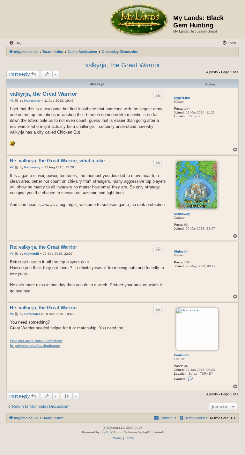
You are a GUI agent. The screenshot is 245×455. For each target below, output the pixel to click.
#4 (12, 314)
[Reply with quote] (157, 95)
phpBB (105, 432)
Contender (182, 355)
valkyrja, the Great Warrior (122, 65)
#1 (12, 100)
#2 (12, 167)
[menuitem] (15, 43)
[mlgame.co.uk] (138, 19)
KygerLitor (182, 97)
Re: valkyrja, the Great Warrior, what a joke (57, 160)
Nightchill (181, 251)
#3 (12, 253)
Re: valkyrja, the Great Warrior (43, 247)
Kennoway (182, 214)
